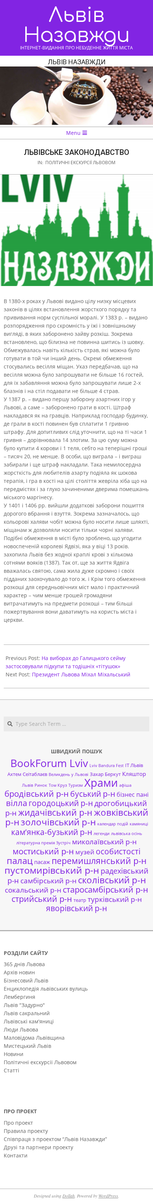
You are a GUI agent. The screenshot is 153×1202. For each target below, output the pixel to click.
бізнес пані (133, 794)
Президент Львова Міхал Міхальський (81, 674)
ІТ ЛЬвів (134, 765)
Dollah (68, 1196)
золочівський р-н (58, 822)
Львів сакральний (27, 1013)
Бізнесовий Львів (26, 980)
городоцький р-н (61, 802)
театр (80, 900)
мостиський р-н (43, 851)
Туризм (75, 785)
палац (20, 861)
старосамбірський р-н (105, 889)
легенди (102, 833)
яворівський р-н (76, 908)
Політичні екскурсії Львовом (80, 162)
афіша (125, 785)
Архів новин (19, 972)
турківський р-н (115, 899)
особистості (118, 851)
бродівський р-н (36, 793)
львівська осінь (126, 833)
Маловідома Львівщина (34, 1037)
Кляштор (134, 773)
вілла (16, 802)
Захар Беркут (105, 774)
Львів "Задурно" (24, 1004)
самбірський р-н (48, 880)
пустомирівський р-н (51, 870)
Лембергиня (19, 996)
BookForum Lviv (49, 763)
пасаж (42, 861)
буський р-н (92, 793)
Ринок (41, 785)
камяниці (139, 823)
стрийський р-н (42, 898)
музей (84, 852)
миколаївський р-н (104, 841)
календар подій (112, 823)
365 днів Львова (24, 964)
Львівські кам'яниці (29, 1021)
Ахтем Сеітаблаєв (27, 774)
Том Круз (58, 785)
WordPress (108, 1196)
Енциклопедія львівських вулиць (46, 988)
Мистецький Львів (27, 1045)
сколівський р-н (112, 880)
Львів (27, 785)
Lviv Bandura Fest (106, 765)
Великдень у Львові (68, 774)
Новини (13, 1054)
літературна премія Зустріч (43, 842)
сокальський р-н (33, 890)
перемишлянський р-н (99, 861)
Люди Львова (21, 1029)
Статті (11, 1070)
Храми (101, 782)
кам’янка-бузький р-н (51, 832)
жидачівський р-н (55, 812)
